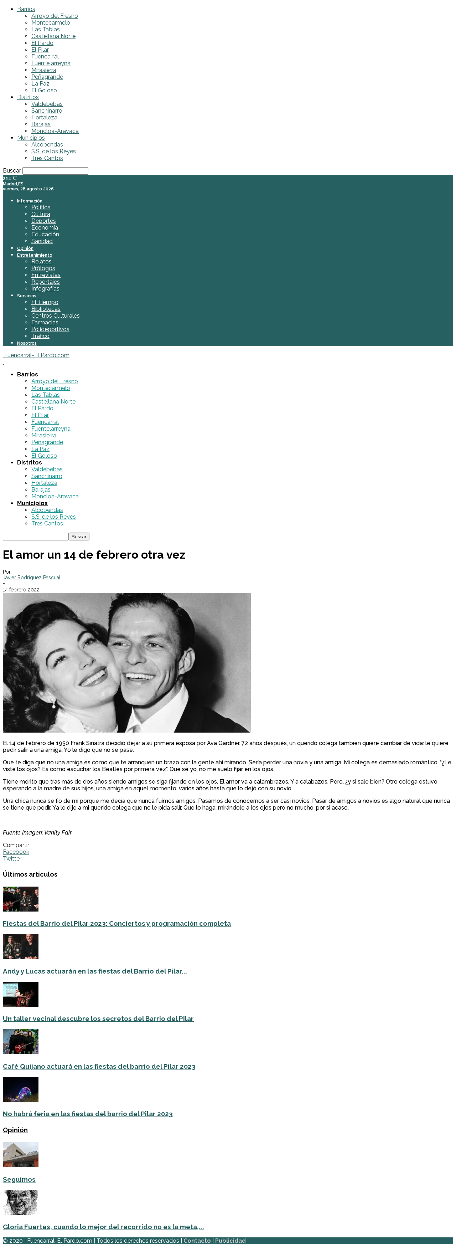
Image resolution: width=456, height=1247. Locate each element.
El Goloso (44, 90)
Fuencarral (45, 56)
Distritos (28, 97)
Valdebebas (47, 104)
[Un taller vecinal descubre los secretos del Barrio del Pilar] (20, 1004)
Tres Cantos (47, 158)
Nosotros (27, 343)
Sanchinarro (46, 110)
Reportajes (45, 281)
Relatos (41, 261)
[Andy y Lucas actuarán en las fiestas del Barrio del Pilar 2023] (20, 957)
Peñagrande (47, 76)
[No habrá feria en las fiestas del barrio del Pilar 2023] (20, 1100)
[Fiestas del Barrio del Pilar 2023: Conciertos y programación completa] (20, 909)
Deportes (43, 220)
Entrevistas (46, 275)
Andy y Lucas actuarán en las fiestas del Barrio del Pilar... (95, 971)
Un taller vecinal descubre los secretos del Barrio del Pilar (98, 1018)
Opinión (25, 248)
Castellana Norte (53, 36)
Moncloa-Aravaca (55, 131)
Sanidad (42, 241)
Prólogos (43, 268)
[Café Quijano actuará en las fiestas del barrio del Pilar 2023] (20, 1052)
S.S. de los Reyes (53, 151)
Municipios (31, 137)
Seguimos (19, 1179)
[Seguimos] (20, 1165)
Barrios (26, 9)
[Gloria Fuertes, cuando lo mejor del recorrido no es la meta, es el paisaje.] (20, 1213)
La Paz (40, 83)
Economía (44, 227)
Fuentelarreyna (51, 63)
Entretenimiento (34, 255)
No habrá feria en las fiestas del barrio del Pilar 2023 (88, 1114)
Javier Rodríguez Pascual (32, 577)
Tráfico (40, 336)
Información (29, 201)
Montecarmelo (50, 22)
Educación (45, 234)
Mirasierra (43, 70)
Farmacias (44, 322)
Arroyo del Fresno (54, 15)
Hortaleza (44, 117)
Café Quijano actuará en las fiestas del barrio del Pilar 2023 (99, 1066)
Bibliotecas (46, 309)
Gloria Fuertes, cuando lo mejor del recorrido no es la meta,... (103, 1227)
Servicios (26, 295)
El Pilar (40, 49)
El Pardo (42, 43)
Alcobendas (47, 144)
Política (41, 207)
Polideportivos (50, 329)
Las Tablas (45, 29)
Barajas (41, 124)
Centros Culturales (55, 315)
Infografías (45, 288)
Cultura (40, 214)
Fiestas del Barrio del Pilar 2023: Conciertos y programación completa (117, 923)
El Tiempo (44, 302)
